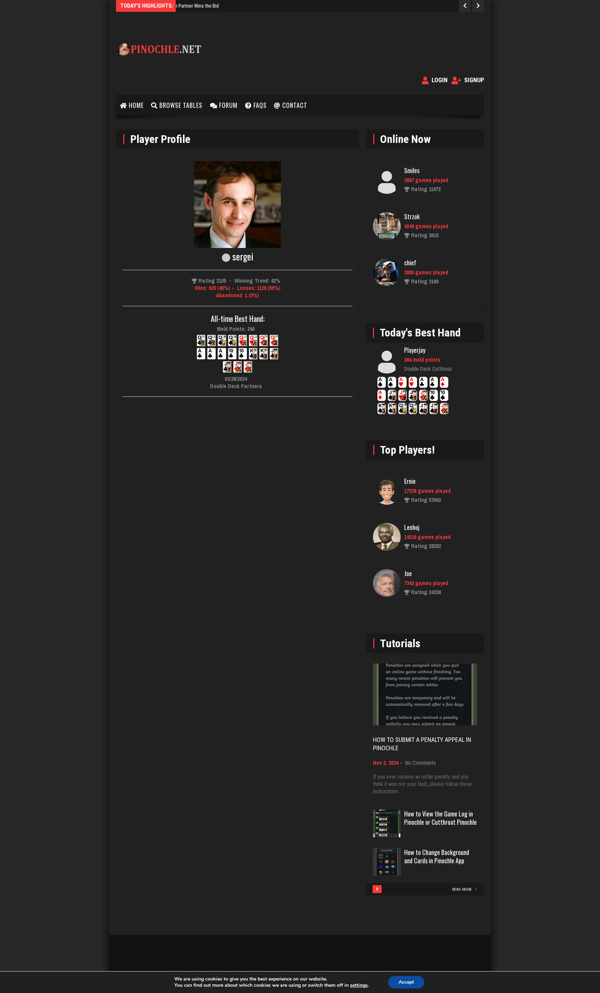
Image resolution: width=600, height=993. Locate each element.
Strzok (412, 216)
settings (359, 985)
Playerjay (414, 349)
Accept (406, 982)
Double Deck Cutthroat (428, 369)
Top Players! (407, 449)
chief (410, 262)
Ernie (410, 481)
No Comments (420, 763)
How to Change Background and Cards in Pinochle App (436, 856)
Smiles (411, 170)
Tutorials (400, 643)
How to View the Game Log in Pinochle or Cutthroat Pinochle (440, 818)
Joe (408, 573)
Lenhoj (411, 527)
